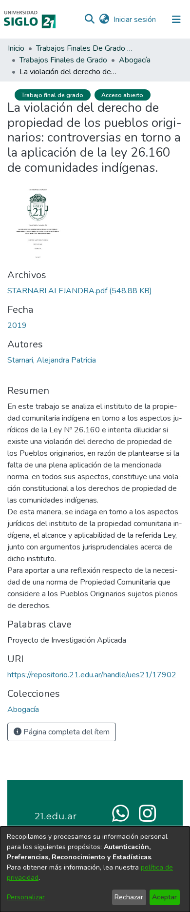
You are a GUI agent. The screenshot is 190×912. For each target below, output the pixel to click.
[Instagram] (147, 812)
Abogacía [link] (135, 60)
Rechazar (128, 897)
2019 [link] (17, 325)
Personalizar (26, 897)
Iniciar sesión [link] (135, 19)
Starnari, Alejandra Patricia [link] (51, 360)
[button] (89, 19)
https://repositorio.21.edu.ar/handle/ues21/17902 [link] (91, 674)
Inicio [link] (16, 48)
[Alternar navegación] (176, 19)
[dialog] (95, 869)
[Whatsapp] (120, 812)
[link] (79, 290)
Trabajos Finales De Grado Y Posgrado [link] (84, 48)
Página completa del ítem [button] (65, 732)
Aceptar (164, 897)
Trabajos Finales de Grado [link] (63, 60)
